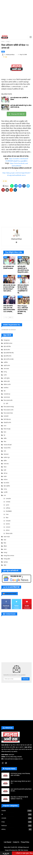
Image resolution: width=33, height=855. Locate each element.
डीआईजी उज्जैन (7, 422)
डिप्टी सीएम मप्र (7, 419)
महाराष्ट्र (8, 524)
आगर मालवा (6, 368)
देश (4, 435)
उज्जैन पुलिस (7, 378)
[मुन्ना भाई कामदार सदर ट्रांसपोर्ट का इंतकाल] (5, 100)
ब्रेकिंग (5, 460)
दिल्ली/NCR (9, 511)
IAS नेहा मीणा (7, 349)
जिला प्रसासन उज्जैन (8, 410)
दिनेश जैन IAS (7, 429)
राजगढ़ (5, 489)
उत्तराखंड (8, 502)
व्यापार (5, 549)
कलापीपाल (6, 387)
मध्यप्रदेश (20, 296)
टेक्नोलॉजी (6, 416)
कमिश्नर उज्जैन (7, 384)
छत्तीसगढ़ (8, 508)
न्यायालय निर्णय (7, 448)
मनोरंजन (6, 479)
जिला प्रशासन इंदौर (8, 400)
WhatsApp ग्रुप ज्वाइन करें (17, 114)
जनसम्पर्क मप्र (7, 394)
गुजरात (7, 505)
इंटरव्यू (5, 372)
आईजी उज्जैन (7, 365)
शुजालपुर (6, 562)
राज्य (5, 495)
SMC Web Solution (23, 850)
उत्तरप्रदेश (8, 498)
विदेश (5, 543)
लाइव (5, 539)
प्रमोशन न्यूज (7, 457)
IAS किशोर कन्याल (8, 343)
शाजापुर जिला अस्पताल (9, 555)
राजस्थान (8, 527)
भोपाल (5, 467)
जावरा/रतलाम (7, 397)
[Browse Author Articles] (16, 232)
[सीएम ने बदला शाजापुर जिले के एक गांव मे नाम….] (5, 783)
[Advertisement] (16, 17)
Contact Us (16, 842)
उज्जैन (5, 375)
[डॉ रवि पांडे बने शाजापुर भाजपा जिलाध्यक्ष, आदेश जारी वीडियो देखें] (5, 775)
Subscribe (25, 678)
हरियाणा (8, 530)
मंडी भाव (5, 473)
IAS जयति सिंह (7, 346)
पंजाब (7, 514)
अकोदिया (6, 362)
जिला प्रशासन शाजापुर (9, 406)
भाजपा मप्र (6, 463)
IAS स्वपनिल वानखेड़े (8, 359)
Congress (7, 340)
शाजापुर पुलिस (7, 559)
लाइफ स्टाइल (7, 536)
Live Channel (7, 842)
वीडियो (5, 546)
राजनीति (5, 492)
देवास (5, 432)
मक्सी (19, 276)
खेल (5, 391)
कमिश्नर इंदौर (7, 381)
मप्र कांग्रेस (6, 482)
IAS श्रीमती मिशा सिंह (9, 352)
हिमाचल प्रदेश (9, 533)
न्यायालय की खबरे (8, 444)
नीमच (5, 441)
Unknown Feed (10, 594)
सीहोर (5, 565)
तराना (5, 425)
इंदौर (7, 403)
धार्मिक (5, 438)
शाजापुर (3, 51)
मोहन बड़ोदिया (7, 486)
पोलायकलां (6, 454)
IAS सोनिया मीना (7, 356)
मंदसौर (5, 476)
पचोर (5, 451)
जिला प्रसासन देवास (8, 413)
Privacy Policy (25, 842)
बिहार (7, 517)
